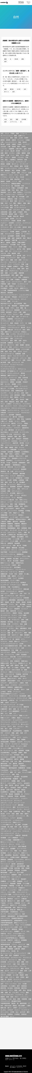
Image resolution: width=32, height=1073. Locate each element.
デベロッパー (16, 620)
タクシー (12, 249)
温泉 (10, 212)
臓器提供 (24, 524)
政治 (2, 286)
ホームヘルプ (11, 484)
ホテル (22, 155)
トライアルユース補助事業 (8, 449)
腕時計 (16, 397)
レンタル (13, 334)
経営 (14, 192)
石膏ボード (24, 964)
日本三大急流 (16, 670)
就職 (11, 260)
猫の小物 (3, 888)
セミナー (15, 314)
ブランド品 (4, 794)
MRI (2, 1006)
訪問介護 (14, 240)
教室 (22, 968)
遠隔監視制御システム (20, 920)
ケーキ (6, 347)
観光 (18, 146)
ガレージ (3, 306)
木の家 (18, 89)
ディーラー (4, 262)
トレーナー (12, 809)
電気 (17, 190)
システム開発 (5, 218)
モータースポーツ (19, 336)
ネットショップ (5, 188)
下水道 (8, 463)
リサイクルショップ (13, 327)
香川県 (12, 602)
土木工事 (3, 467)
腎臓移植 (10, 524)
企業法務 (17, 949)
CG (26, 391)
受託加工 (21, 515)
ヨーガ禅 (15, 975)
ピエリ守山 (4, 990)
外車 (17, 308)
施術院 (18, 639)
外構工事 (3, 535)
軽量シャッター (5, 718)
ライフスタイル (5, 408)
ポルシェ (11, 844)
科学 (6, 203)
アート (29, 255)
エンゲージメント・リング (8, 805)
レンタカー (27, 234)
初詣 (2, 508)
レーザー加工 (14, 517)
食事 (2, 297)
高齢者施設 (24, 857)
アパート (3, 216)
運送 (26, 188)
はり (19, 984)
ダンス (29, 327)
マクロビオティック (15, 552)
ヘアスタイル (5, 818)
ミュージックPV (5, 565)
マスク (27, 443)
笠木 (14, 726)
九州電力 (22, 668)
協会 (21, 624)
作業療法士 (4, 768)
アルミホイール (12, 973)
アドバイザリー (5, 537)
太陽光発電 (4, 212)
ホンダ (7, 746)
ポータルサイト (5, 875)
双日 (6, 676)
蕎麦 (15, 851)
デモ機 (18, 886)
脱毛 (19, 565)
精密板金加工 (5, 517)
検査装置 (12, 883)
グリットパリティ (24, 685)
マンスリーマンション (16, 365)
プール (13, 498)
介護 (9, 146)
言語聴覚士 (23, 766)
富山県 (12, 151)
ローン (12, 1016)
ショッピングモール (25, 295)
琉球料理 (24, 835)
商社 (17, 399)
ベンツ (15, 247)
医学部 (25, 227)
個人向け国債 (5, 1016)
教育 (6, 153)
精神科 (18, 232)
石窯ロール (4, 829)
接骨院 (18, 234)
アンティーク (13, 378)
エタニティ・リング (6, 803)
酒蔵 (28, 866)
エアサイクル (13, 122)
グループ (3, 373)
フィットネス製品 (6, 840)
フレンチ (18, 218)
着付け (3, 242)
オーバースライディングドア (9, 715)
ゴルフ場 (19, 380)
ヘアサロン (4, 177)
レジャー (16, 347)
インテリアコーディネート (8, 369)
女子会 (19, 249)
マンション (20, 140)
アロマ (15, 312)
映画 (21, 275)
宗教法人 (21, 973)
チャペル (21, 447)
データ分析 (4, 707)
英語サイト (12, 419)
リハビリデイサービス (23, 657)
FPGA (17, 925)
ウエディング (25, 151)
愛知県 (8, 140)
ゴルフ (9, 192)
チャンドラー (5, 657)
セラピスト (4, 641)
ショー (11, 609)
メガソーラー (5, 495)
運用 (17, 977)
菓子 (25, 282)
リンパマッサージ (19, 460)
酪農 (28, 668)
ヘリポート (4, 890)
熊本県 (16, 59)
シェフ (20, 829)
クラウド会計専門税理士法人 (9, 938)
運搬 (22, 962)
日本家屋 (23, 119)
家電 (27, 266)
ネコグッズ (27, 886)
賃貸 (29, 149)
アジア (15, 406)
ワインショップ (5, 864)
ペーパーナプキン (13, 966)
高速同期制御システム (7, 925)
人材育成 (27, 314)
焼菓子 (19, 787)
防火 (6, 729)
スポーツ (7, 157)
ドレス (11, 393)
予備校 (3, 334)
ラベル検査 (26, 883)
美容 (11, 138)
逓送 (11, 495)
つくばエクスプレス (25, 700)
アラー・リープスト (11, 984)
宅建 (6, 454)
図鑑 (2, 979)
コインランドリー (17, 282)
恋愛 (2, 596)
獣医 (12, 563)
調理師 (12, 382)
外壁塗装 (3, 284)
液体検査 (3, 624)
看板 (24, 203)
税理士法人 (21, 936)
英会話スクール (23, 663)
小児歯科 (20, 212)
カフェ (16, 175)
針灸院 (14, 630)
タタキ (8, 814)
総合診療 (3, 870)
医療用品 (18, 415)
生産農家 (12, 848)
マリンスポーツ (5, 360)
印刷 (21, 190)
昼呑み (25, 851)
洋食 (9, 587)
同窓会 (20, 613)
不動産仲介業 (5, 739)
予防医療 (17, 870)
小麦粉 (29, 1006)
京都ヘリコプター (23, 890)
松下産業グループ (13, 371)
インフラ (3, 301)
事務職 (13, 781)
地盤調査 (10, 319)
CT (29, 1003)
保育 (14, 907)
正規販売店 (16, 811)
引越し (22, 266)
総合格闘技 (20, 537)
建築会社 (10, 199)
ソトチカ (22, 694)
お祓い (23, 508)
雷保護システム (5, 951)
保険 (18, 173)
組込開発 (26, 613)
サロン (3, 162)
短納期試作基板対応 (17, 918)
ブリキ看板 (11, 388)
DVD (25, 593)
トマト (25, 465)
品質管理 (3, 349)
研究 (22, 755)
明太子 (29, 238)
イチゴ (22, 992)
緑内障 (3, 790)
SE (18, 709)
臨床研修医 (23, 1003)
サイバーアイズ (13, 696)
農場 (22, 59)
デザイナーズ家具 (6, 578)
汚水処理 (14, 463)
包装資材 (3, 678)
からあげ (3, 816)
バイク (15, 277)
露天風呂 (11, 430)
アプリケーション (15, 585)
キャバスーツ (13, 960)
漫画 (27, 399)
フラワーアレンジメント (12, 445)
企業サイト (21, 136)
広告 (6, 271)
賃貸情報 (12, 487)
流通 (15, 504)
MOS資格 (21, 548)
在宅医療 (24, 870)
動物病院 (17, 310)
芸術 (15, 201)
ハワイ (3, 606)
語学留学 (16, 777)
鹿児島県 (8, 312)
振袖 (7, 334)
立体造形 (3, 491)
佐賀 (28, 463)
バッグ (26, 881)
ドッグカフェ (17, 404)
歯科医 (13, 864)
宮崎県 (18, 602)
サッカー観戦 (14, 541)
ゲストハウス (5, 661)
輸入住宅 (3, 637)
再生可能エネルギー (6, 303)
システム (18, 223)
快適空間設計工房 (6, 731)
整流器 (26, 757)
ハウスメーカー (23, 550)
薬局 (2, 240)
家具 (20, 181)
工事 (27, 197)
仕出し (20, 532)
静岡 (29, 696)
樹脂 (9, 238)
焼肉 (27, 393)
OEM (18, 896)
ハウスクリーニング (13, 412)
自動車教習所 (11, 916)
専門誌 (9, 692)
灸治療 (25, 984)
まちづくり (8, 406)
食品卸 (3, 559)
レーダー (17, 622)
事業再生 (12, 792)
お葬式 (29, 360)
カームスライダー (18, 720)
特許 (12, 275)
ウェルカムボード (11, 591)
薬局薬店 (24, 426)
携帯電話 (3, 375)
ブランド (24, 173)
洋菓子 (15, 1008)
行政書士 (17, 279)
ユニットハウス (12, 511)
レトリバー (12, 606)
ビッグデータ (5, 585)
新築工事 (19, 910)
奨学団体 (17, 395)
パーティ (3, 561)
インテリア (26, 144)
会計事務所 (11, 236)
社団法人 (3, 319)
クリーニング (24, 271)
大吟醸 (11, 868)
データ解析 (15, 668)
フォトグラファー (6, 443)
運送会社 (3, 293)
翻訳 (17, 275)
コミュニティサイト (23, 652)
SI (22, 234)
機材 (29, 203)
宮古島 (13, 951)
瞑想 (26, 975)
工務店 (18, 153)
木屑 (14, 964)
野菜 (25, 212)
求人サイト (11, 345)
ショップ (3, 264)
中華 (20, 312)
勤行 (2, 977)
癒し (28, 816)
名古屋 (7, 308)
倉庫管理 (10, 543)
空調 (23, 354)
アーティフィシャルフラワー (22, 981)
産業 (20, 260)
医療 (17, 133)
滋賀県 (14, 146)
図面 (13, 733)
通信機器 (3, 576)
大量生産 (24, 899)
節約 (9, 358)
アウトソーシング (6, 942)
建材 (2, 713)
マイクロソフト (5, 550)
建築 (17, 119)
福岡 (5, 89)
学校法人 (24, 332)
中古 (10, 351)
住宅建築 (10, 452)
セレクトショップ (6, 229)
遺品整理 (23, 469)
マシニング (21, 944)
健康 (28, 153)
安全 (2, 729)
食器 (2, 648)
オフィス (14, 550)
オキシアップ (14, 971)
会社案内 (11, 223)
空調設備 (18, 354)
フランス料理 (14, 432)
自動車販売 (23, 628)
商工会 (16, 205)
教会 (22, 419)
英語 (11, 323)
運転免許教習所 (5, 275)
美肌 (29, 519)
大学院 (12, 1012)
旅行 (2, 157)
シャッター (24, 711)
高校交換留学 (11, 681)
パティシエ (27, 829)
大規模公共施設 (14, 857)
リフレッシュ (24, 997)
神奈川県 (15, 216)
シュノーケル (17, 831)
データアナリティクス (15, 707)
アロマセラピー (25, 412)
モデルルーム (22, 369)
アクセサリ (17, 428)
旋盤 (28, 944)
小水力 (7, 685)
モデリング (25, 489)
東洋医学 (21, 572)
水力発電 (12, 493)
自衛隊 (16, 506)
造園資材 (3, 687)
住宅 (25, 89)
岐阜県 (3, 317)
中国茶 (23, 395)
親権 (14, 947)
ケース (28, 894)
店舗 (30, 999)
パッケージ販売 (14, 580)
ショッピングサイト (11, 142)
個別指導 (3, 238)
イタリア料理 (4, 207)
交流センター (5, 857)
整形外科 (15, 521)
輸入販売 (16, 689)
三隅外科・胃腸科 (6, 521)
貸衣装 (23, 373)
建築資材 (10, 687)
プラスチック (5, 340)
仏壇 (12, 471)
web (19, 772)
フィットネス (21, 325)
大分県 (11, 574)
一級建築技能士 (16, 465)
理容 (18, 739)
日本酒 (23, 245)
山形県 (21, 644)
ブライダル (20, 157)
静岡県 (3, 140)
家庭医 (28, 868)
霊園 (2, 271)
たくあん (10, 903)
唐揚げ (27, 814)
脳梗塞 (22, 759)
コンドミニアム (9, 654)
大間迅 (13, 718)
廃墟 (15, 990)
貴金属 (11, 794)
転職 (9, 576)
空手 (13, 439)
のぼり (6, 811)
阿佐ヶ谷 (3, 543)
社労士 (25, 340)
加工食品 (15, 559)
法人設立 (10, 988)
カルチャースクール (13, 410)
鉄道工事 (12, 910)
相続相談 (24, 986)
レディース (23, 358)
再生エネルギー (12, 678)
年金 (9, 426)
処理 (6, 351)
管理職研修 (22, 504)
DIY (10, 251)
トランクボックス (6, 820)
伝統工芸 (3, 266)
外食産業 (8, 559)
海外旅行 (21, 591)
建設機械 (10, 293)
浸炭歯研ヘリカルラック (19, 458)
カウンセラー (5, 593)
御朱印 (18, 508)
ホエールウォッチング (7, 833)
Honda (13, 746)
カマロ (18, 844)
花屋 (22, 264)
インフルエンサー (6, 737)
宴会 (24, 990)
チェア (15, 578)
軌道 (30, 698)
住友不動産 (4, 552)
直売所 (10, 979)
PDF (2, 733)
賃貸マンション (21, 484)
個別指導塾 (4, 609)
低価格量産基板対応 (6, 920)
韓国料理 (25, 585)
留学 (11, 340)
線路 (2, 702)
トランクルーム (20, 286)
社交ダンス (15, 635)
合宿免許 (3, 916)
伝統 (9, 635)
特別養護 (22, 482)
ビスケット (14, 702)
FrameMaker (4, 770)
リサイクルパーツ (6, 473)
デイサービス (5, 179)
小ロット (17, 899)
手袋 (2, 744)
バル (11, 851)
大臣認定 (26, 731)
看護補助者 (21, 768)
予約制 (16, 796)
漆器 (12, 391)
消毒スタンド (15, 879)
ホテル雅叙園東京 (14, 711)
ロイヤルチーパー (16, 957)
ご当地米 (26, 478)
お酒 (29, 173)
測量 (21, 665)
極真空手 (18, 439)
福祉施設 (14, 306)
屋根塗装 (3, 436)
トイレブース (15, 724)
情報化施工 (24, 661)
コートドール (20, 862)
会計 (10, 225)
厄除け (26, 506)
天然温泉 (21, 417)
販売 (11, 201)
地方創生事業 (5, 742)
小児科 (11, 288)
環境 (2, 170)
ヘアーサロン (4, 530)
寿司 (29, 227)
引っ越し (27, 574)
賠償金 (15, 480)
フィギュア (27, 637)
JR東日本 (11, 700)
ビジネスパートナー (6, 556)
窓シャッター (25, 724)
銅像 (9, 491)
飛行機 (22, 443)
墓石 (8, 630)
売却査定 (13, 787)
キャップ (26, 809)
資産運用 (3, 192)
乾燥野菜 (11, 456)
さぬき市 (19, 742)
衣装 (2, 654)
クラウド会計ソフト (19, 934)
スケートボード (23, 441)
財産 (17, 774)
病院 (15, 138)
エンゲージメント (6, 807)
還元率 (11, 785)
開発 (15, 340)
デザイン (21, 168)
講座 (21, 308)
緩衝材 (14, 576)
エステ (7, 151)
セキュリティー (12, 532)
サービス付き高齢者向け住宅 (9, 646)
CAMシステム (5, 504)
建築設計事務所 (16, 184)
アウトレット (11, 325)
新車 (2, 746)
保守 (9, 668)
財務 (9, 624)
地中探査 (10, 622)
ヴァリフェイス (5, 722)
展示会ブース (11, 901)
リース (12, 478)
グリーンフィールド (6, 689)
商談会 (15, 1006)
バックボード (27, 875)
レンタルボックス (18, 820)
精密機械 (3, 622)
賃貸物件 (19, 487)
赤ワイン (28, 859)
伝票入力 (17, 940)
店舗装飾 (19, 881)
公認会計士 (26, 277)
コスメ (11, 175)
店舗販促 (3, 881)
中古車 (22, 177)
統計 (13, 317)
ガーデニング (24, 164)
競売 (2, 602)
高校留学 (3, 681)
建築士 (20, 203)
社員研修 (28, 419)
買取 (18, 999)
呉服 (25, 532)
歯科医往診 (20, 864)
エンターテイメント (20, 207)
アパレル (28, 201)
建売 (10, 709)
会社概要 (18, 382)
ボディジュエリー (17, 491)
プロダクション (13, 271)
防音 (29, 646)
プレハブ (3, 511)
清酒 (22, 868)
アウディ (11, 604)
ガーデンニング (5, 423)
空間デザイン (24, 288)
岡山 (17, 628)
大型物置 (3, 827)
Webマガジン (5, 382)
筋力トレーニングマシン (8, 842)
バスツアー (24, 641)
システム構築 (13, 273)
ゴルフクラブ (13, 262)
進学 (10, 955)
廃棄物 (3, 997)
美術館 (3, 258)
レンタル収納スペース (7, 825)
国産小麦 (3, 1008)
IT (26, 194)
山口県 (21, 138)
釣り (11, 227)
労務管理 (10, 343)
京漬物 (27, 901)
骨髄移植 (17, 524)
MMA (26, 537)
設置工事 (3, 668)
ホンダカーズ (16, 744)
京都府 (26, 138)
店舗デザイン (14, 593)
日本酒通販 (4, 868)
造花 (2, 984)
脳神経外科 (9, 759)
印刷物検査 (4, 886)
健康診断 (22, 521)
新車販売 (23, 582)
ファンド (18, 360)
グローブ (7, 744)
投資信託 (24, 1014)
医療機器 (24, 552)
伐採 (2, 482)
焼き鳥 (3, 814)
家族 (2, 674)
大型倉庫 (24, 825)
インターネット (18, 225)
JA (20, 650)
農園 (27, 992)
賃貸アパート (5, 487)
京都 (15, 199)
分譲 (6, 251)
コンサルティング (21, 162)
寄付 (2, 785)
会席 (20, 990)
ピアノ (23, 639)
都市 (19, 678)
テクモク (3, 726)
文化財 (23, 258)
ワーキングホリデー (6, 777)
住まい (23, 689)
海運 (21, 402)
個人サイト (13, 663)
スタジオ (3, 253)
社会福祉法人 (5, 299)
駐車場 (29, 602)
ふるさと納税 (11, 783)
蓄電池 (3, 759)
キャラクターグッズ (21, 388)
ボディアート (4, 493)
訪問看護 (24, 528)
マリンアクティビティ (7, 835)
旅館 (2, 153)
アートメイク (23, 386)
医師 (17, 345)
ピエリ (11, 990)
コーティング (4, 798)
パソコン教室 (5, 478)
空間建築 (7, 465)
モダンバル (16, 853)
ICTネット (28, 600)
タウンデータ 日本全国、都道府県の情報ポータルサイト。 (18, 1066)
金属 (27, 620)
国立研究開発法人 (6, 766)
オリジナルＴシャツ (23, 807)
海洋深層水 (17, 567)
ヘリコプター (13, 890)
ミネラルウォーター (6, 567)
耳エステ (3, 388)
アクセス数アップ (18, 748)
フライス (14, 944)
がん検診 (3, 426)
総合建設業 (23, 696)
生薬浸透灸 (4, 986)
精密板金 (10, 899)
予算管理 (22, 938)
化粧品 (3, 282)
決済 (22, 648)
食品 (2, 168)
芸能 (2, 234)
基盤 (9, 633)
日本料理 (25, 378)
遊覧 (2, 992)
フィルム (20, 611)
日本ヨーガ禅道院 (6, 975)
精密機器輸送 (11, 528)
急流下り (7, 929)
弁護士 (13, 188)
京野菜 (22, 977)
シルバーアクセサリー (7, 569)
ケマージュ (23, 966)
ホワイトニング (23, 297)
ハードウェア (21, 630)
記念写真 (25, 674)
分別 (27, 962)
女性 (24, 255)
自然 (5, 61)
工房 (30, 971)
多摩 (14, 545)
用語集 (27, 750)
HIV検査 (27, 511)
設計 (24, 238)
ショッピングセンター (7, 995)
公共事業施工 (25, 452)
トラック (12, 476)
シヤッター (16, 729)
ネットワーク (17, 979)
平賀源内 (12, 742)
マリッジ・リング (19, 803)
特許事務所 (4, 419)
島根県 (14, 157)
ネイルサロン (5, 395)
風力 (2, 685)
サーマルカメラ (5, 879)
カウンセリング (9, 234)
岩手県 (3, 591)
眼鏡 (6, 447)
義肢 (15, 436)
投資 (24, 360)
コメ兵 (9, 999)
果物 (2, 445)
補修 (2, 955)
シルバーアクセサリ (6, 428)
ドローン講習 (11, 892)
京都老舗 (17, 903)
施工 (11, 166)
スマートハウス (19, 471)
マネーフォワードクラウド (8, 936)
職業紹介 (12, 739)
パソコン (25, 260)
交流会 (3, 310)
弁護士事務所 (21, 242)
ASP (22, 362)
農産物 (15, 763)
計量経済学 (4, 709)
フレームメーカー (15, 770)
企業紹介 (15, 266)
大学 (2, 151)
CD (29, 593)
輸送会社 (3, 528)
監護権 (20, 947)
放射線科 (10, 436)
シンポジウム (22, 449)
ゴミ (26, 995)
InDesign (24, 770)
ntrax (18, 681)
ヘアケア (12, 818)
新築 (2, 351)
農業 (5, 59)
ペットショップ (20, 626)
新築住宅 (17, 661)
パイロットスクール (19, 894)
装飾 (18, 901)
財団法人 (20, 192)
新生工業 (3, 899)
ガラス (25, 617)
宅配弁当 (3, 934)
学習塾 (28, 210)
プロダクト (20, 194)
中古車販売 (4, 288)
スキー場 (22, 375)
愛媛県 (15, 613)
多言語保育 (24, 777)
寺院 (7, 279)
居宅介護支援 (22, 846)
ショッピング (5, 365)
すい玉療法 (12, 986)
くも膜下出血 (5, 761)
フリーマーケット (20, 569)
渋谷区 (11, 641)
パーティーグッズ (22, 698)
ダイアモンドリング (6, 801)
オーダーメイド (20, 430)
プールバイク (21, 842)
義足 (24, 436)
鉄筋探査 (24, 622)
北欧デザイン (5, 598)
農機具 (3, 665)
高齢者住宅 (4, 604)
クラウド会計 (25, 349)
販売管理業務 (5, 580)
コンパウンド (13, 515)
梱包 (11, 504)
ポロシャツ (4, 809)
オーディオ (13, 530)
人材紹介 (8, 404)
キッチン (13, 269)
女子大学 (22, 1012)
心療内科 (28, 606)
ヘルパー (24, 526)
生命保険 (11, 415)
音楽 (25, 160)
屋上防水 (15, 855)
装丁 (17, 604)
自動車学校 (25, 428)
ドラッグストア (10, 258)
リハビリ (3, 236)
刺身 (13, 814)
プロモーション (14, 735)
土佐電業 (12, 757)
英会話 (16, 323)
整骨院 (29, 249)
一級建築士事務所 (24, 306)
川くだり (7, 670)
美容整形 (27, 635)
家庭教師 (16, 955)
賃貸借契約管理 (5, 944)
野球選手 (3, 371)
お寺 (9, 253)
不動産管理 (11, 349)
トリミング (4, 628)
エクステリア (5, 166)
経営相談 (26, 487)
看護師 (22, 345)
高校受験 (17, 186)
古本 (21, 593)
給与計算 (3, 343)
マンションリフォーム (7, 354)
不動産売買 (4, 214)
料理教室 (3, 410)
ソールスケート (5, 441)
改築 (29, 953)
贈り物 (15, 417)
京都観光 (16, 931)
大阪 (9, 306)
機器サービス (5, 260)
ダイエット (4, 672)
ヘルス (22, 838)
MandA (22, 399)
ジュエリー (4, 223)
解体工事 (10, 467)
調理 (12, 360)
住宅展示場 (19, 478)
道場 (9, 284)
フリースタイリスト (6, 386)
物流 (22, 186)
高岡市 (17, 665)
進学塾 (23, 236)
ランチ (9, 853)
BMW (20, 247)
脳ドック (3, 345)
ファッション (5, 138)
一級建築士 (12, 160)
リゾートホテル (19, 859)
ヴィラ (23, 931)
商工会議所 (21, 1006)
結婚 (29, 323)
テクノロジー (4, 757)
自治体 (12, 218)
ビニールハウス (21, 848)
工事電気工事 (11, 535)
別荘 (15, 574)
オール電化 (17, 227)
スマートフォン (12, 617)
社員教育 (10, 506)
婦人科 (9, 561)
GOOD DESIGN (5, 391)
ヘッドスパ (11, 816)
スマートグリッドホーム (8, 554)
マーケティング (5, 321)
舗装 (2, 454)
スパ (10, 203)
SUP (20, 927)
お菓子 (7, 702)
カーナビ (3, 532)
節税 (6, 785)
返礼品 (17, 785)
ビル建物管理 (17, 942)
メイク (19, 737)
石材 (15, 260)
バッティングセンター (7, 626)
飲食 (2, 971)
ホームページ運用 (6, 748)
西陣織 (13, 652)
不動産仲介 (21, 888)
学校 (13, 190)
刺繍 (10, 811)
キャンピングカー (6, 659)
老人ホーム (15, 164)
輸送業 (14, 253)
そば (20, 851)
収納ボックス (17, 822)
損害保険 (21, 273)
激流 (2, 929)
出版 (6, 286)
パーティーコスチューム (8, 698)
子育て (3, 279)
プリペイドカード (6, 417)
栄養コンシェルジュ (15, 672)
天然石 (3, 312)
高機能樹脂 (4, 515)
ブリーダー (15, 301)
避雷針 (23, 949)
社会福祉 (10, 526)
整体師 (3, 611)
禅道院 (22, 975)
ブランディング (19, 319)
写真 (27, 157)
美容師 (16, 386)
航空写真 (15, 443)
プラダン (22, 912)
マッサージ (4, 210)
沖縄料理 (17, 835)
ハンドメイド (5, 883)
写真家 (14, 284)
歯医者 (8, 242)
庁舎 (28, 855)
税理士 (27, 168)
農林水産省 (4, 763)
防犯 (24, 330)
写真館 (12, 232)
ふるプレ (19, 783)
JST (24, 343)
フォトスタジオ (9, 674)
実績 (2, 465)
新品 (14, 999)
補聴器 (11, 447)
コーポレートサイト (11, 168)
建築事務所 (4, 247)
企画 (26, 445)
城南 (14, 709)
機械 (7, 665)
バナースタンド (16, 877)
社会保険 (14, 753)
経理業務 (24, 940)
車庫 (10, 713)
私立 (17, 1012)
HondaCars (24, 744)
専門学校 (20, 160)
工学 (11, 395)
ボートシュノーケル (6, 953)
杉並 (29, 541)
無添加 (18, 349)
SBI (21, 779)
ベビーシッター (5, 399)
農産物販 (22, 473)
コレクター (4, 393)
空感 (25, 971)
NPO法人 (24, 495)
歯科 (25, 149)
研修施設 (25, 439)
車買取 (18, 236)
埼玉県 (13, 173)
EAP (17, 596)
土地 (27, 214)
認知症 (21, 929)
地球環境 (3, 358)
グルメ (7, 133)
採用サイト (24, 853)
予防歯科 (14, 297)
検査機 (19, 883)
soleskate (14, 441)
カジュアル (27, 742)
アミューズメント (6, 277)
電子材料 (23, 676)
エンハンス (24, 709)
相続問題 (3, 949)
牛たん (9, 934)
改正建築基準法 (17, 731)
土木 (22, 179)
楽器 (24, 221)
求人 (17, 177)
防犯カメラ (4, 696)
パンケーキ (19, 321)
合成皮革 (3, 439)
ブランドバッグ (5, 1001)
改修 (6, 955)
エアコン (21, 201)
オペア (25, 678)
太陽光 (22, 683)
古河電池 (19, 757)
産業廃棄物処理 (12, 290)
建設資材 (17, 609)
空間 (21, 971)
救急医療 (10, 870)
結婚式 (14, 242)
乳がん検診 (20, 872)
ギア (9, 458)
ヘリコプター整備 (6, 894)
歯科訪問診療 (21, 866)
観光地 (13, 423)
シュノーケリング (25, 347)
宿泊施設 (24, 654)
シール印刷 (16, 539)
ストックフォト (5, 652)
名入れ (16, 288)
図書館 (9, 266)
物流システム (23, 500)
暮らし (7, 787)
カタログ (7, 733)
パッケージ (20, 576)
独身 (28, 689)
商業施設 (3, 859)
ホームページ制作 (21, 746)
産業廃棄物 (22, 463)
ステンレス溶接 (24, 517)
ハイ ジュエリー (15, 798)
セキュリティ (19, 633)
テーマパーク (5, 397)
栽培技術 (15, 473)
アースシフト (17, 692)
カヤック (23, 299)
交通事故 (21, 480)
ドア (14, 713)
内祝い (11, 454)
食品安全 (21, 763)
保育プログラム (21, 907)
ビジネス (11, 153)
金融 (20, 340)
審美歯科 (7, 170)
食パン (10, 1008)
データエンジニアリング (8, 705)
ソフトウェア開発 (23, 290)
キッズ (22, 397)
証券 (17, 733)
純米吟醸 (17, 868)
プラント (19, 423)
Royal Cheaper (5, 957)
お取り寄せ (19, 149)
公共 (15, 761)
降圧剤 (13, 1003)
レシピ (8, 282)
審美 (22, 445)
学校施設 (22, 855)
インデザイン (5, 772)
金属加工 (3, 327)
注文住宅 (3, 146)
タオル (12, 308)
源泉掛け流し (21, 476)
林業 (27, 480)
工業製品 (3, 458)
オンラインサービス (23, 334)
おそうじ (3, 973)
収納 (11, 338)
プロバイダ (15, 358)
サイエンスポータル (6, 755)
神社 (25, 303)
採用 (2, 855)
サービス (3, 314)
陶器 (7, 269)
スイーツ (3, 197)
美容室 (3, 164)
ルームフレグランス (16, 598)
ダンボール (24, 896)
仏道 (6, 977)
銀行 (28, 1012)
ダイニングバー (24, 559)
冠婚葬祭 (11, 149)
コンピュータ (16, 362)
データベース (24, 317)
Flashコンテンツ (5, 774)
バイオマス (15, 624)
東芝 (23, 434)
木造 (5, 119)
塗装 (9, 197)
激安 (19, 960)
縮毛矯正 (19, 818)
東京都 (26, 166)
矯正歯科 (19, 498)
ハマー (23, 844)
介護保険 (17, 526)
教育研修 (3, 506)
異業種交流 (20, 554)
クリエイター (4, 735)
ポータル (17, 393)
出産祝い (17, 454)
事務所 (20, 753)
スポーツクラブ (5, 498)
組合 (26, 402)
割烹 (2, 384)
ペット (12, 155)
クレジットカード (14, 648)
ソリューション (17, 251)
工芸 (19, 617)
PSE (12, 650)
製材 (6, 482)
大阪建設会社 (14, 912)
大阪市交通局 (5, 912)
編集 (11, 772)
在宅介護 (3, 484)
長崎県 (21, 574)
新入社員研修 (18, 303)
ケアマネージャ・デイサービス (10, 582)
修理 (12, 665)
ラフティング (18, 338)
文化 (2, 194)
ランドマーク (25, 1010)
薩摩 (17, 814)
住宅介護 (12, 657)
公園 (20, 827)
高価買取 (17, 794)
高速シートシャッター (23, 718)
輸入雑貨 (3, 966)
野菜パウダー (20, 456)
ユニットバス (5, 380)
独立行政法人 (5, 432)
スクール (11, 177)
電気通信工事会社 (22, 535)
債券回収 (3, 489)
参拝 (15, 827)
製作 (2, 447)
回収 (12, 997)
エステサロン (5, 245)
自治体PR (27, 783)
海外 (27, 269)
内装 (9, 489)
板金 (11, 205)
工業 (7, 155)
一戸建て (21, 214)
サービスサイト (5, 221)
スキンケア (16, 210)
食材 (22, 620)
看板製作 (23, 879)
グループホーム (14, 299)
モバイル (3, 617)
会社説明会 (8, 855)
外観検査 (11, 886)
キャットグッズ (12, 888)
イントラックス (26, 681)
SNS (25, 380)
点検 (10, 729)
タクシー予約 (26, 556)
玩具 (18, 426)
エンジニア (24, 609)
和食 (22, 210)
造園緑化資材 (18, 687)
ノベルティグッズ (6, 545)
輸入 (12, 399)
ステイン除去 (5, 866)
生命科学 (15, 766)
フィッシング (23, 240)
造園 (24, 312)
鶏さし (24, 811)
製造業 (9, 216)
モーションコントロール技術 (9, 927)
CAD (29, 282)
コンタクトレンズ (22, 284)
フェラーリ (4, 844)
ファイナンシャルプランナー (9, 295)
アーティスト (4, 205)
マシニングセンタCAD (20, 502)
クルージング (25, 410)
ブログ (14, 426)
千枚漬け (3, 903)
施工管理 (3, 362)
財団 (29, 628)
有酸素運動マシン (18, 840)
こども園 (3, 290)
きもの (20, 351)
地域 (2, 406)
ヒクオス (14, 722)
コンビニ (14, 615)
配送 (18, 528)
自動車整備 (12, 600)
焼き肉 (27, 968)
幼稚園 (8, 164)
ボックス (3, 896)
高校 (18, 258)
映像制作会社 (20, 563)
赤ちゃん (22, 596)
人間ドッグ (4, 421)
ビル (6, 713)
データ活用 (20, 705)
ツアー (22, 323)
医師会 (3, 460)
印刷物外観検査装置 (6, 923)
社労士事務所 (5, 338)
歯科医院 (22, 796)
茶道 (2, 332)
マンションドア (23, 722)
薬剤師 (11, 214)
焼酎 (2, 273)
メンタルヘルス (9, 596)
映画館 (23, 739)
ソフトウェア (5, 201)
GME (10, 513)
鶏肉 (21, 814)
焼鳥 (28, 811)
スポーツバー (5, 541)
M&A (10, 247)
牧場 (2, 670)
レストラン (4, 149)
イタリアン (22, 199)
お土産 (9, 480)
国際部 (8, 548)
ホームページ (5, 323)
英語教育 (15, 779)
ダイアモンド (18, 801)
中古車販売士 (16, 587)
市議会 (26, 423)
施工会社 (7, 297)
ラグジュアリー (23, 406)
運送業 (19, 221)
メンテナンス (26, 223)
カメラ (25, 351)
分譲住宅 (3, 190)
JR (17, 700)
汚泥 (18, 964)
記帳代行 (10, 940)
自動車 (14, 140)
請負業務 (17, 543)
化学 (10, 676)
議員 (6, 648)
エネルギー (4, 683)
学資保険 (26, 598)
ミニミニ (23, 955)
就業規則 (14, 875)
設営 (22, 901)
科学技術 (16, 755)
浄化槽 (3, 463)
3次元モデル (17, 434)
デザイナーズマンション (18, 408)
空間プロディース (6, 639)
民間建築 (10, 859)
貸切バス (3, 480)
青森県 (8, 181)
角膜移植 (3, 524)
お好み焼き (4, 456)
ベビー (3, 269)
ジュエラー (24, 798)
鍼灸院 (22, 216)
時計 (14, 351)
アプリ (9, 314)
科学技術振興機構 (6, 255)
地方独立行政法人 (21, 519)
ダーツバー (23, 541)
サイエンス (17, 343)
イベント (22, 205)
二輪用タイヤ (5, 905)
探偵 (6, 402)
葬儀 (18, 269)
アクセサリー (4, 232)
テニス (3, 404)
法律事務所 (20, 188)
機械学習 (26, 707)
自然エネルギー (13, 683)
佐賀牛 (24, 454)
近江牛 (7, 971)
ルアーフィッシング (25, 371)
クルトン (17, 1010)
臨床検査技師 (13, 768)
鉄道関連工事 (5, 910)
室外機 (19, 255)
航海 (17, 402)
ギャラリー (4, 620)
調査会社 (11, 402)
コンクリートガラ (6, 964)
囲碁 (17, 650)
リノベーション (5, 173)
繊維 (9, 439)
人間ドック (12, 872)
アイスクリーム (26, 672)
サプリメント (5, 227)
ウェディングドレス (13, 373)
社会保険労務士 (5, 753)
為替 (21, 733)
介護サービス (5, 848)
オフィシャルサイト (6, 336)
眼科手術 (17, 790)
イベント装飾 (11, 881)
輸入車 (19, 545)
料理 (14, 737)
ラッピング (16, 332)
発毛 (2, 402)
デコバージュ (4, 968)
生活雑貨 (21, 578)
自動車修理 (20, 600)
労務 (19, 875)
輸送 (15, 214)
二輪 (28, 903)
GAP (10, 763)
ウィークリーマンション (8, 367)
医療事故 (11, 519)
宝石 (10, 347)
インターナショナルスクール (9, 644)
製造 (19, 142)
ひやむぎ (10, 1010)
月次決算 (3, 940)
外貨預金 (17, 1014)
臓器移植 (3, 526)
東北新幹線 (4, 700)
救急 (29, 528)
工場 (2, 142)
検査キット (16, 513)
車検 (11, 179)
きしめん (3, 1010)
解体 (18, 962)
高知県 (24, 602)
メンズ (26, 251)
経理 (28, 330)
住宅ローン (4, 415)
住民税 (22, 785)
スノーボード (22, 262)
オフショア (4, 711)
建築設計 (7, 240)
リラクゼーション (10, 194)
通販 (27, 175)
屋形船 (29, 990)
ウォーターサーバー (19, 356)
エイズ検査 (4, 513)
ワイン (28, 179)
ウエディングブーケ (6, 981)
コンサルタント (5, 184)
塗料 (7, 611)
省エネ (9, 356)
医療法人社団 (5, 663)
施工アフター (5, 851)
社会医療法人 (5, 792)
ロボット (3, 502)
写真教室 (18, 674)
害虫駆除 (3, 330)
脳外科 (16, 759)
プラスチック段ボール (14, 914)
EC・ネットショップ (7, 750)
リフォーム (23, 133)
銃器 (21, 635)
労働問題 (10, 949)
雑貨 (11, 207)
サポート (11, 977)
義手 (20, 436)
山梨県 (8, 144)
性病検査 (21, 511)
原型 (18, 489)
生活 (2, 225)
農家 (27, 977)
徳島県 (7, 602)
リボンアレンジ (14, 968)
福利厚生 (3, 587)
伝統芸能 (3, 412)
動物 (23, 269)
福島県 (3, 181)
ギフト (22, 175)
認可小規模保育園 (6, 907)
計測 (26, 665)
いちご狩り (15, 992)
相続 (13, 774)
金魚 (22, 393)
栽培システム (5, 476)
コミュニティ (4, 249)
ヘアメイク (16, 264)
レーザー (10, 502)
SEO (15, 750)
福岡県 (24, 153)
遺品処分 (3, 471)
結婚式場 (18, 238)
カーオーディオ (22, 530)
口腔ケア (12, 866)
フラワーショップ (18, 229)
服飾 (25, 633)
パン (12, 321)
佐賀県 (24, 146)
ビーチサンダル (24, 432)
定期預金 (10, 1014)
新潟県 (18, 151)
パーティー (17, 556)
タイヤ (23, 903)
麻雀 (29, 358)
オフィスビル (5, 1012)
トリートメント (20, 816)
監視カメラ (20, 493)
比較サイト (4, 600)
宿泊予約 (17, 179)
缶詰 (2, 676)
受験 (6, 273)
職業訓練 (14, 548)
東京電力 (3, 356)
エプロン (11, 628)
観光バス (17, 641)
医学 (18, 986)
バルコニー (20, 726)
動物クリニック (5, 563)
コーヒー (17, 421)
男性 (18, 419)
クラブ (19, 384)
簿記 (29, 633)
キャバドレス (27, 957)
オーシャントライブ (20, 953)
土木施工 (3, 692)
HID (2, 430)
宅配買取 (24, 999)
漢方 (28, 460)
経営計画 (17, 988)
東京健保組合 (27, 761)
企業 (14, 212)
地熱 (26, 683)
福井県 (23, 327)
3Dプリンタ (4, 572)
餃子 (22, 539)
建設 (17, 155)
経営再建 (19, 792)
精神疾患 (14, 929)
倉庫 (13, 238)
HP (15, 772)
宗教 (12, 279)
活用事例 (21, 750)
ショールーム (13, 572)
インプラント (26, 184)
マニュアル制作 (26, 772)
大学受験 (12, 245)
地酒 (13, 197)
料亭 (10, 210)
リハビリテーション (6, 931)
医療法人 (11, 286)
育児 (13, 170)
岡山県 (3, 144)
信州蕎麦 (3, 853)
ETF (25, 733)
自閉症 (23, 421)
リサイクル (27, 192)
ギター (17, 997)
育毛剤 (11, 421)
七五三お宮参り (9, 508)
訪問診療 (10, 796)
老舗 (6, 992)
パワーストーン (25, 310)
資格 (25, 247)
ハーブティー (13, 829)
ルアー (14, 489)
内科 (24, 249)
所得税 (28, 785)
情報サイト (4, 175)
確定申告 (24, 988)
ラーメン (3, 630)
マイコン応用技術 (25, 925)
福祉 (6, 160)
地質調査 (3, 999)
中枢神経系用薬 (5, 1003)
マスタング (4, 846)
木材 (10, 482)
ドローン (3, 892)
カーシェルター (17, 659)
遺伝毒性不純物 (16, 1001)
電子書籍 (22, 604)
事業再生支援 (19, 391)
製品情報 (12, 380)
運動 (20, 761)
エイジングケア (17, 589)
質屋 (2, 203)
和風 (9, 190)
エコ (14, 255)
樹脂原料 (16, 676)
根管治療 (26, 589)
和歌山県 (10, 330)
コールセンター (5, 781)
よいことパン (23, 1008)
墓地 (18, 606)
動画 (25, 753)
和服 (2, 308)
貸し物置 (10, 827)
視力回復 (15, 561)
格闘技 (13, 537)
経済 (16, 447)
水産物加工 (9, 460)
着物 (21, 166)
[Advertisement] (16, 1033)
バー (26, 190)
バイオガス (14, 685)
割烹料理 (13, 611)
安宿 (11, 661)
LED (6, 430)
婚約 (14, 807)
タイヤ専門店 (22, 905)
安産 (21, 506)
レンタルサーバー (6, 469)
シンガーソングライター (15, 637)
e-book (29, 604)
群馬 (22, 513)
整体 (2, 251)
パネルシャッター (6, 720)
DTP (6, 225)
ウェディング (10, 162)
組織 (25, 624)
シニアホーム (19, 995)
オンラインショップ (6, 136)
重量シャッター (23, 715)
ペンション (4, 378)
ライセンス (25, 831)
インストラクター (6, 613)
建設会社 (3, 199)
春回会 (23, 790)
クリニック (9, 310)
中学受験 (21, 197)
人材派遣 (24, 232)
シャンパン (11, 862)
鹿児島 (11, 89)
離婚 (10, 947)
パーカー (19, 809)
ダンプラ (3, 914)
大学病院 (3, 452)
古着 (27, 264)
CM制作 (14, 565)
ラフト (26, 927)
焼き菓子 (25, 827)
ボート (17, 833)
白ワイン (3, 862)
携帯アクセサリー (13, 375)
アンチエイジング (6, 589)
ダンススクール (5, 615)
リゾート (14, 181)
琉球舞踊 (3, 838)
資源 (7, 997)
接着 (6, 947)
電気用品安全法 (5, 650)
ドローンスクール (22, 892)
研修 (21, 314)
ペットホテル (27, 404)
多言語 (29, 768)
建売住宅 (3, 635)
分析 (17, 317)
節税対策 (3, 988)
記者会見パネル (5, 877)
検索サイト (8, 332)
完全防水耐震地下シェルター (9, 694)
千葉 (11, 761)
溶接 (2, 947)
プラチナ (27, 794)
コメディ (25, 737)
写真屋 (25, 545)
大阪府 (19, 144)
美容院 (3, 155)
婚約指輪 (20, 805)
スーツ (9, 264)
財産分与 (26, 947)
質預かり (3, 796)
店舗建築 (17, 452)
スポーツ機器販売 (13, 838)
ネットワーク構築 (19, 467)
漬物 (19, 378)
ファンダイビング (6, 831)
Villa (28, 931)
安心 (27, 726)
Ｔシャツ (3, 325)
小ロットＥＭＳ (5, 918)
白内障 (25, 787)
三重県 (24, 170)
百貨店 (29, 395)
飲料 (11, 397)
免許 (23, 914)
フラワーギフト (5, 186)
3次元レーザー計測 (6, 434)
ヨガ (23, 606)
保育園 (18, 170)
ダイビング (17, 330)
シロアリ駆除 (22, 615)
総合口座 (3, 1014)
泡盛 (9, 362)
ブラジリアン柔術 (6, 539)
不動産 (12, 133)
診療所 (22, 561)
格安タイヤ (13, 905)
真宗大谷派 (8, 1006)
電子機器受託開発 (22, 916)
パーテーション (5, 724)
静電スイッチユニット (20, 923)
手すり (9, 726)
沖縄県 (3, 548)
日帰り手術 (9, 790)
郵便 (9, 301)
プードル (17, 495)
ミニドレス (4, 960)
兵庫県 (14, 144)
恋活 (25, 646)
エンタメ (7, 384)
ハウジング (16, 469)
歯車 (26, 456)
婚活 (20, 646)
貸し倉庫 (18, 825)
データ (8, 317)
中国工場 (3, 901)
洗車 (19, 277)
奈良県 (13, 221)
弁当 (18, 245)
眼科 (14, 203)
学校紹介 (25, 382)
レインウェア (11, 896)
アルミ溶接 (4, 519)
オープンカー (13, 846)
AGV (16, 500)
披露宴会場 (4, 574)
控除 (2, 787)
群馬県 (16, 166)
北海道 (28, 140)
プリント (3, 633)
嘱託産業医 (4, 872)
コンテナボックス (6, 822)
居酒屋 (14, 384)
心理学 (18, 654)
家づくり (6, 92)
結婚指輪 (24, 279)
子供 (2, 160)
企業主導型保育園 (6, 779)
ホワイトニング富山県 (7, 500)
